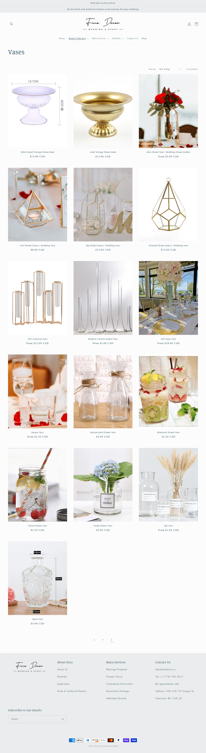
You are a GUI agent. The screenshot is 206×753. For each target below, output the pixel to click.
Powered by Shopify (110, 746)
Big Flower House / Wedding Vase (103, 245)
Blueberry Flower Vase (168, 432)
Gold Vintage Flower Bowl (103, 152)
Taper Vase (37, 619)
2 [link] (111, 640)
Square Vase (37, 432)
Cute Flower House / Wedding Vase (37, 245)
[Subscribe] (62, 719)
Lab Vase (168, 525)
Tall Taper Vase (168, 339)
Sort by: (152, 69)
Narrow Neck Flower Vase (103, 432)
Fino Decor (98, 746)
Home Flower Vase (103, 525)
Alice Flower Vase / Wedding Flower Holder (168, 152)
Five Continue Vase (37, 339)
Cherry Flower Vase (37, 525)
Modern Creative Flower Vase (103, 339)
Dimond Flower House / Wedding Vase (168, 245)
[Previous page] (94, 639)
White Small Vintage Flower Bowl (37, 152)
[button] (11, 24)
